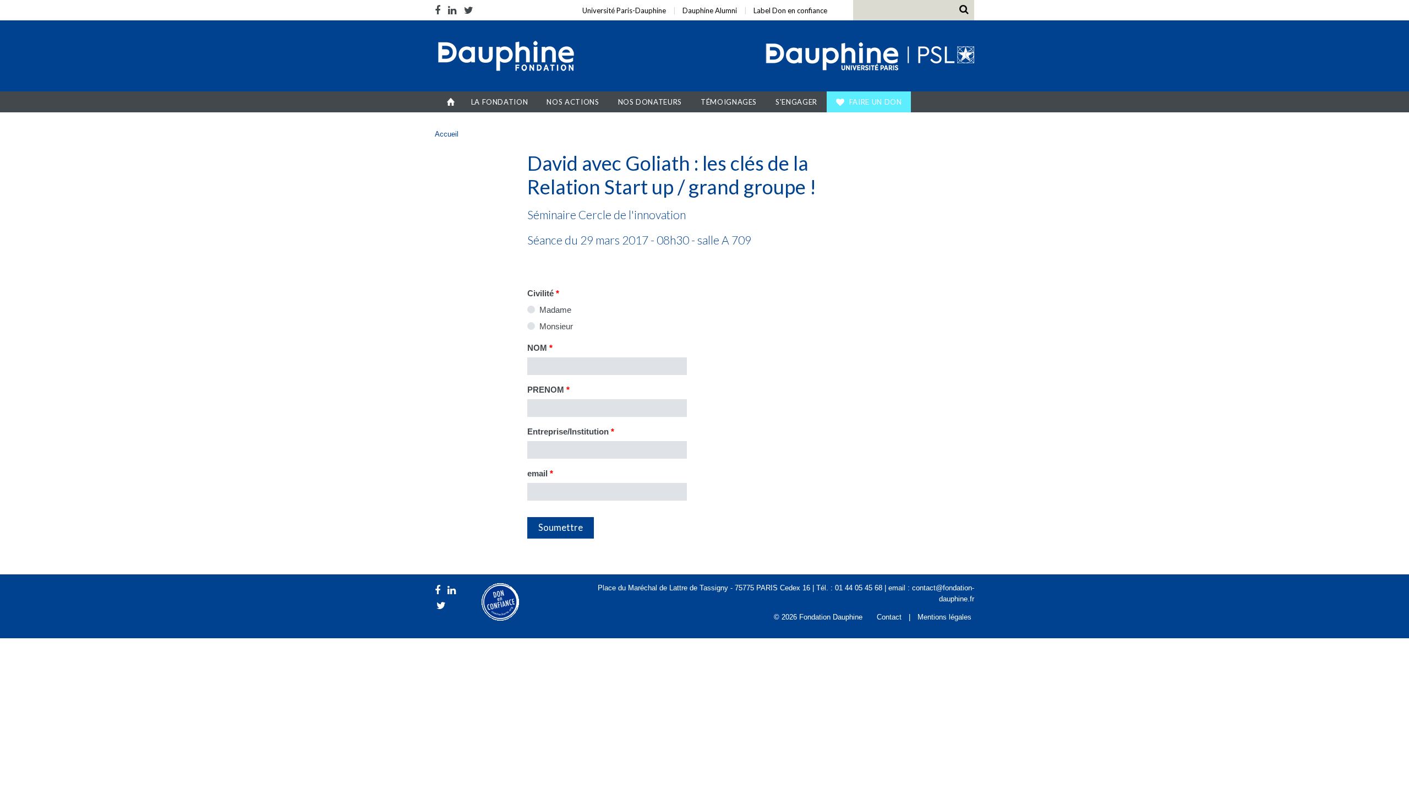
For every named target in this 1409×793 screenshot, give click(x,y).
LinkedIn (452, 10)
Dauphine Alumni (709, 10)
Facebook (439, 10)
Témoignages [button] (729, 101)
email (540, 473)
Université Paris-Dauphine (624, 10)
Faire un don (875, 101)
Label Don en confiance (790, 10)
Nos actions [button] (573, 101)
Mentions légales (944, 617)
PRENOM (548, 389)
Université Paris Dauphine (868, 57)
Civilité (543, 293)
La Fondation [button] (499, 101)
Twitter (468, 10)
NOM (540, 347)
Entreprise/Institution (570, 431)
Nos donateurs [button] (650, 101)
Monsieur (556, 326)
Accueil (451, 101)
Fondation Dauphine (505, 57)
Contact (889, 617)
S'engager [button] (796, 101)
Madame (555, 309)
